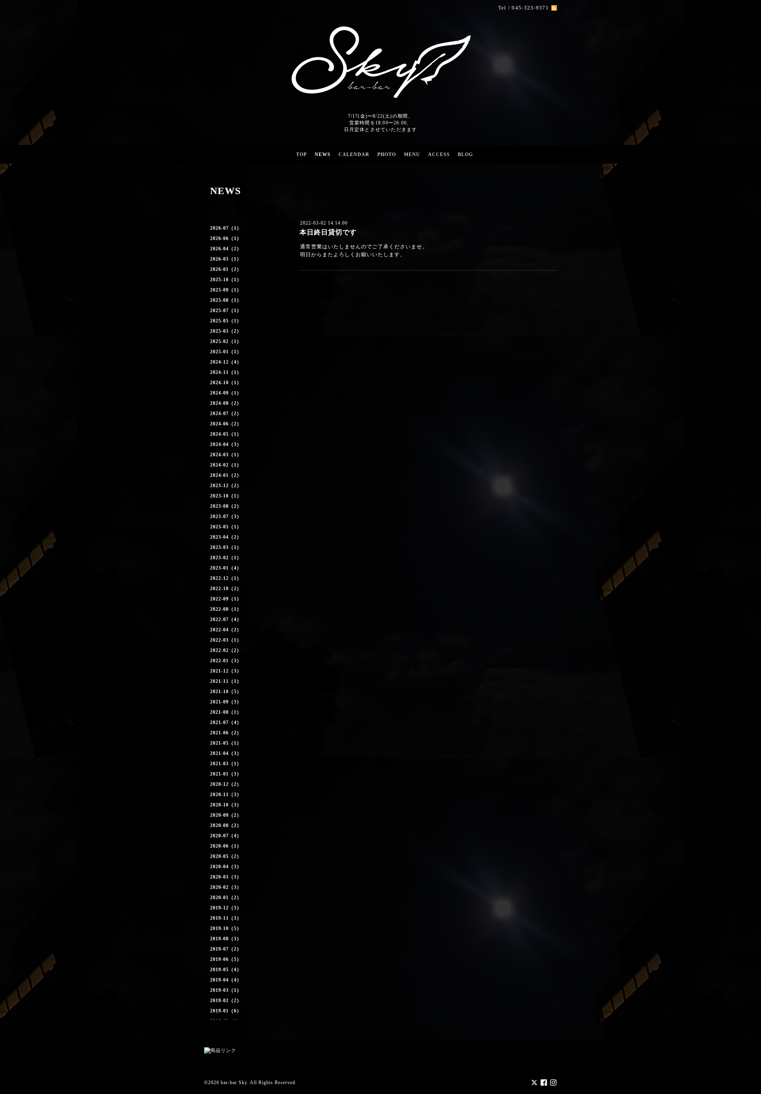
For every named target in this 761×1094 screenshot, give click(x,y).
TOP (301, 154)
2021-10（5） (226, 691)
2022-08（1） (226, 609)
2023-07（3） (226, 516)
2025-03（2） (226, 331)
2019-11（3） (226, 918)
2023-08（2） (226, 506)
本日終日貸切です (328, 232)
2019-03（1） (226, 990)
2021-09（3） (226, 702)
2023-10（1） (226, 496)
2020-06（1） (226, 846)
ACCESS (439, 154)
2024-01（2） (226, 475)
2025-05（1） (226, 321)
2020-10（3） (226, 805)
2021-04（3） (226, 753)
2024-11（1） (226, 372)
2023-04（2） (226, 537)
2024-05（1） (226, 434)
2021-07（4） (226, 722)
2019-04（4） (226, 980)
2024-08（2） (226, 403)
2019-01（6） (226, 1011)
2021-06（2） (226, 733)
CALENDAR (353, 154)
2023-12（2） (226, 485)
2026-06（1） (226, 238)
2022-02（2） (226, 650)
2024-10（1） (226, 382)
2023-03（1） (226, 547)
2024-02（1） (226, 465)
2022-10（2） (226, 588)
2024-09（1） (226, 393)
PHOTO (386, 154)
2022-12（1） (226, 578)
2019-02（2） (226, 1000)
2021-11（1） (226, 681)
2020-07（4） (226, 836)
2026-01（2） (226, 269)
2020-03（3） (226, 877)
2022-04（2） (226, 630)
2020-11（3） (226, 794)
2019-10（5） (226, 928)
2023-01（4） (226, 568)
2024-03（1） (226, 454)
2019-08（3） (226, 939)
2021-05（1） (226, 743)
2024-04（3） (226, 444)
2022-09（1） (226, 599)
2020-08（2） (226, 825)
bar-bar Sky (234, 1082)
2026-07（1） (226, 228)
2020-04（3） (226, 866)
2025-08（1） (226, 300)
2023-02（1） (226, 557)
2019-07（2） (226, 949)
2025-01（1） (226, 352)
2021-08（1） (226, 712)
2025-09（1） (226, 290)
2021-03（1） (226, 763)
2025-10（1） (226, 279)
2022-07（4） (226, 619)
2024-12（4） (226, 362)
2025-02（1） (226, 341)
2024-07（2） (226, 413)
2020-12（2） (226, 784)
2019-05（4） (226, 969)
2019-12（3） (226, 908)
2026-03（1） (226, 259)
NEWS (323, 154)
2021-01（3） (226, 774)
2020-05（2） (226, 856)
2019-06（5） (226, 959)
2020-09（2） (226, 815)
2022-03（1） (226, 640)
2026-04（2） (226, 249)
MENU (412, 154)
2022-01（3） (226, 660)
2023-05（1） (226, 527)
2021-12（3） (226, 671)
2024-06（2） (226, 424)
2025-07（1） (226, 310)
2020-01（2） (226, 897)
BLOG (465, 154)
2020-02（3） (226, 887)
